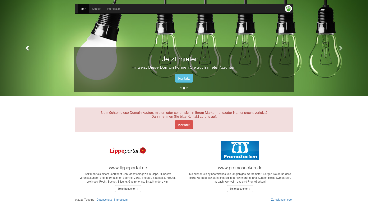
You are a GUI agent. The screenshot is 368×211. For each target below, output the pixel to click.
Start (83, 9)
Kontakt (96, 9)
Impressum (114, 9)
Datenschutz (104, 199)
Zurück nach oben (282, 199)
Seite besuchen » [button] (128, 188)
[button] (27, 48)
